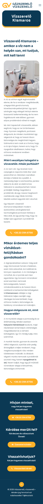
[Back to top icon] (21, 484)
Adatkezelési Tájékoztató (21, 495)
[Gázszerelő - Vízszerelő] (17, 5)
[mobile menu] (40, 5)
